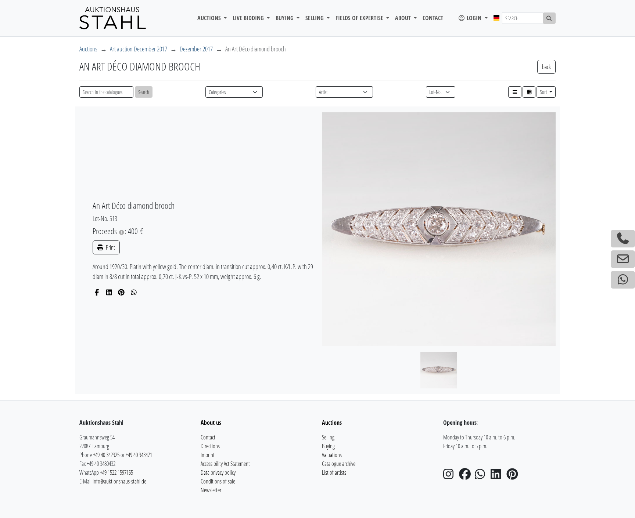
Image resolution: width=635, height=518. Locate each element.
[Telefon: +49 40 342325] (623, 238)
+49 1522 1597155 (116, 472)
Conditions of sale (218, 481)
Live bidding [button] (249, 18)
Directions (210, 446)
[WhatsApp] (134, 292)
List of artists (334, 472)
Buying (328, 446)
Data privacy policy (218, 472)
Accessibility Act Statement (225, 464)
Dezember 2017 (196, 48)
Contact (433, 18)
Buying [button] (285, 18)
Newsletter (211, 490)
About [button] (403, 18)
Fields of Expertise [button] (360, 18)
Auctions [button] (209, 18)
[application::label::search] (549, 18)
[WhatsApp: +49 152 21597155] (623, 280)
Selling (328, 437)
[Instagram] (450, 476)
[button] (514, 92)
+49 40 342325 (106, 455)
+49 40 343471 (139, 455)
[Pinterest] (121, 292)
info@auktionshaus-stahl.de (119, 481)
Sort (544, 91)
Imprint (208, 455)
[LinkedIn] (109, 292)
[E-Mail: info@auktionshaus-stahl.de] (623, 259)
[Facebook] (97, 292)
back (546, 67)
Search (143, 91)
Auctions (88, 48)
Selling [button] (315, 18)
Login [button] (474, 18)
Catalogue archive (338, 464)
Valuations (332, 455)
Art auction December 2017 (138, 48)
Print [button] (110, 247)
